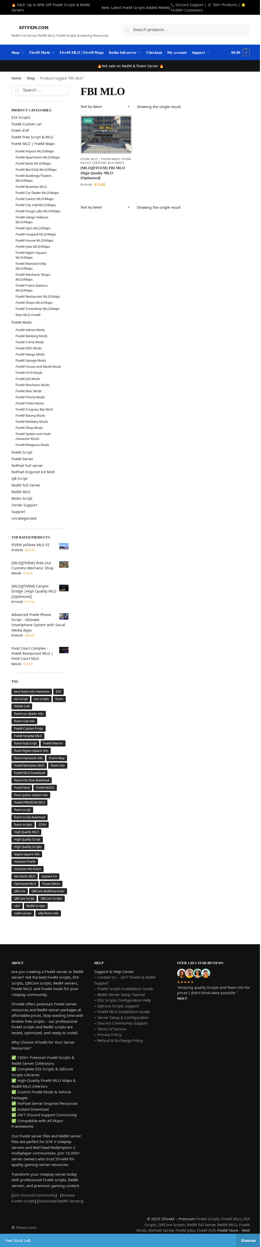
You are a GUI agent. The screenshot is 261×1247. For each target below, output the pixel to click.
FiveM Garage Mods (31, 360)
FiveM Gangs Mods (30, 354)
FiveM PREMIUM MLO (29, 817)
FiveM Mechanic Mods (32, 385)
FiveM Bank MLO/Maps (33, 163)
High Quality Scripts (28, 861)
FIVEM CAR (22, 706)
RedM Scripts (36, 928)
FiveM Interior (53, 743)
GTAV (42, 839)
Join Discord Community (34, 1223)
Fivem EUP (20, 130)
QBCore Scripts (51, 920)
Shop (31, 78)
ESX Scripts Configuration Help (123, 1022)
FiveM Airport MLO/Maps (35, 151)
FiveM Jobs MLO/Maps (33, 246)
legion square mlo (27, 869)
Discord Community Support (121, 1045)
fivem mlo (21, 780)
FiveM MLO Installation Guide (122, 1033)
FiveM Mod (22, 802)
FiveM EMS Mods (29, 348)
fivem (59, 699)
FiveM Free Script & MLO (32, 137)
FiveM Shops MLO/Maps (34, 302)
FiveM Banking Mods (31, 336)
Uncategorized (23, 518)
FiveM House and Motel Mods (38, 366)
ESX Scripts (20, 117)
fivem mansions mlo (28, 758)
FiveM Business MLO (31, 186)
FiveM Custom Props (28, 728)
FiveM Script (21, 452)
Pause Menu (51, 898)
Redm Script (21, 498)
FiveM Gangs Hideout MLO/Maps (32, 219)
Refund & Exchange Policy (119, 1062)
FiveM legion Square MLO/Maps (31, 255)
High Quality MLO (26, 847)
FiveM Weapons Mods (32, 444)
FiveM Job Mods (28, 378)
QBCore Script (24, 920)
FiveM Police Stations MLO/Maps (32, 288)
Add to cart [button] (104, 198)
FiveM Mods (21, 322)
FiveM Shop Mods (29, 427)
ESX (58, 691)
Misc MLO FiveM (28, 314)
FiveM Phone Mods (30, 397)
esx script (21, 699)
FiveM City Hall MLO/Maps (36, 205)
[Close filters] (69, 88)
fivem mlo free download (31, 795)
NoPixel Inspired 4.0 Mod (33, 471)
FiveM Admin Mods (30, 329)
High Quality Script (27, 854)
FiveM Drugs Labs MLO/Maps (38, 211)
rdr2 (17, 928)
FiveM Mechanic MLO (29, 773)
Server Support (24, 505)
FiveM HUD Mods (29, 372)
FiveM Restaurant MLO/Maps (38, 296)
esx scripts (41, 699)
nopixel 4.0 (49, 891)
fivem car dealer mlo (28, 714)
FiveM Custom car (26, 124)
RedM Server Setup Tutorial (120, 1016)
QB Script (19, 478)
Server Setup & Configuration (121, 1039)
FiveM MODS (45, 802)
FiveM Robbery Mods (32, 421)
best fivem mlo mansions (31, 691)
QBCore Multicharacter (30, 913)
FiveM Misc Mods (29, 391)
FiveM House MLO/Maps (34, 240)
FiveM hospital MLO (28, 736)
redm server (23, 935)
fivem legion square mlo (31, 751)
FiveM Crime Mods (30, 342)
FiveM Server (22, 458)
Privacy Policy (108, 1056)
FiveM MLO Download (29, 787)
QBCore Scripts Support (117, 1028)
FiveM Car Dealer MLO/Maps (37, 192)
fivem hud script (25, 743)
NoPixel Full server (27, 465)
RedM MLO (20, 491)
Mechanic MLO (24, 891)
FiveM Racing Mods (30, 415)
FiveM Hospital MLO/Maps (36, 234)
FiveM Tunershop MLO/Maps (38, 308)
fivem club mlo (24, 721)
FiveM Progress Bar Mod (34, 409)
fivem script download (29, 832)
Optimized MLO (25, 898)
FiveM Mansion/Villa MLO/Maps (31, 266)
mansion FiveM (24, 876)
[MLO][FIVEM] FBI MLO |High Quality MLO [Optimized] (101, 176)
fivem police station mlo (31, 810)
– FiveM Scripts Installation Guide (122, 1010)
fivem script (22, 824)
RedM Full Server (26, 485)
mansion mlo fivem (27, 884)
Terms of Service (110, 1051)
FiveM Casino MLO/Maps (35, 198)
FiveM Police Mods (30, 403)
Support (18, 511)
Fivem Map (22, 765)
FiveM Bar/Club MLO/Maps (36, 169)
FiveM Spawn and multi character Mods (33, 436)
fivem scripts (23, 839)
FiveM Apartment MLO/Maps (38, 157)
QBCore (19, 906)
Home (16, 78)
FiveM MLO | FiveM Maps (99, 158)
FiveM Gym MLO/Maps (33, 228)
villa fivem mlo (48, 935)
